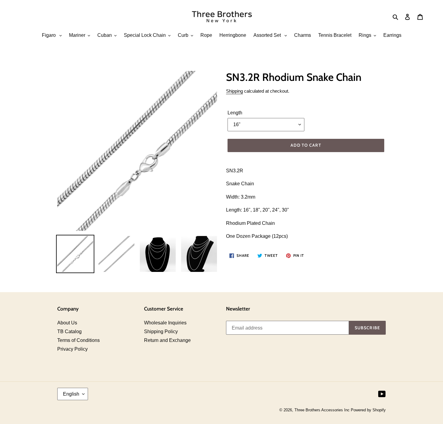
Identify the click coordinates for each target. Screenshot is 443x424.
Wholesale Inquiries (165, 322)
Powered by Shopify (368, 410)
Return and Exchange (167, 340)
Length (235, 112)
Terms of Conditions (78, 340)
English (71, 394)
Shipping (234, 91)
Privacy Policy (72, 349)
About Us (67, 322)
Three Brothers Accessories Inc (322, 410)
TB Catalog (69, 331)
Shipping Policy (161, 331)
